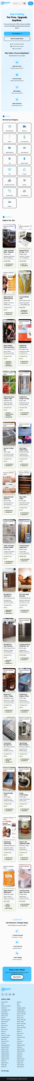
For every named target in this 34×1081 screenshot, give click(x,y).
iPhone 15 (3, 1027)
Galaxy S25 (19, 1047)
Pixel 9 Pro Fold (4, 1041)
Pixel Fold (19, 1043)
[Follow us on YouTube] (13, 994)
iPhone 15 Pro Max (21, 1023)
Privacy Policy (4, 1002)
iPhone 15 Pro (4, 1025)
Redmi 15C (3, 1066)
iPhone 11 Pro (20, 1033)
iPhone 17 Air (20, 1015)
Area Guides (4, 1011)
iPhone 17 (3, 1017)
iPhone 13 (3, 1031)
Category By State (21, 1008)
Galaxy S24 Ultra (21, 1051)
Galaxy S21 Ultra (5, 1059)
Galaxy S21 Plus (20, 1059)
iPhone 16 (3, 1023)
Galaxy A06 (4, 1064)
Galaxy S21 (4, 1060)
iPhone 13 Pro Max (5, 1019)
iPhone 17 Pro (4, 1015)
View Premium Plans (17, 38)
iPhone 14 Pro (4, 1029)
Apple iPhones (4, 1013)
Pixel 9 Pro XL (20, 1041)
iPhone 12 (19, 1031)
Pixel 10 (19, 1039)
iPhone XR (19, 1035)
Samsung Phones (5, 1045)
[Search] (25, 3)
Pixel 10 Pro (4, 1039)
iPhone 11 (3, 1033)
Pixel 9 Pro (3, 1043)
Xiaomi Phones (20, 1064)
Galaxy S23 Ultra (5, 1055)
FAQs (2, 1004)
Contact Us (4, 1008)
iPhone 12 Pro (20, 1017)
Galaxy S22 (19, 1057)
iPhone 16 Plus (20, 1021)
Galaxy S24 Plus (5, 1053)
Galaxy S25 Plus (5, 1047)
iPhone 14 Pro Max (21, 1027)
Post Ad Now (16, 33)
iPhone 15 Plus (20, 1025)
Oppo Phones (20, 1066)
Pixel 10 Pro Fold (21, 1037)
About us (19, 1002)
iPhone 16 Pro (4, 1021)
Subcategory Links (5, 1010)
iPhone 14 (19, 1029)
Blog (18, 1004)
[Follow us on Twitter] (10, 994)
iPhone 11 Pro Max (5, 1035)
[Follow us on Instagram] (6, 994)
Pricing (18, 1006)
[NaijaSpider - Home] (6, 990)
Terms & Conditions (6, 1006)
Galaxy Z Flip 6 (20, 1060)
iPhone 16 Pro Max (21, 1019)
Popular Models (21, 1010)
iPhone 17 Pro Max (21, 1013)
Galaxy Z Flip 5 (4, 1062)
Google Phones (5, 1037)
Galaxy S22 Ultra (5, 1057)
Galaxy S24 (19, 1053)
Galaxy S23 (19, 1055)
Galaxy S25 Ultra (21, 1045)
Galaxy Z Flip (20, 1062)
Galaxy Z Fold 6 (5, 1049)
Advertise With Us (21, 1011)
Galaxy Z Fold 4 (5, 1051)
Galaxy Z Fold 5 (20, 1049)
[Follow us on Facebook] (2, 994)
